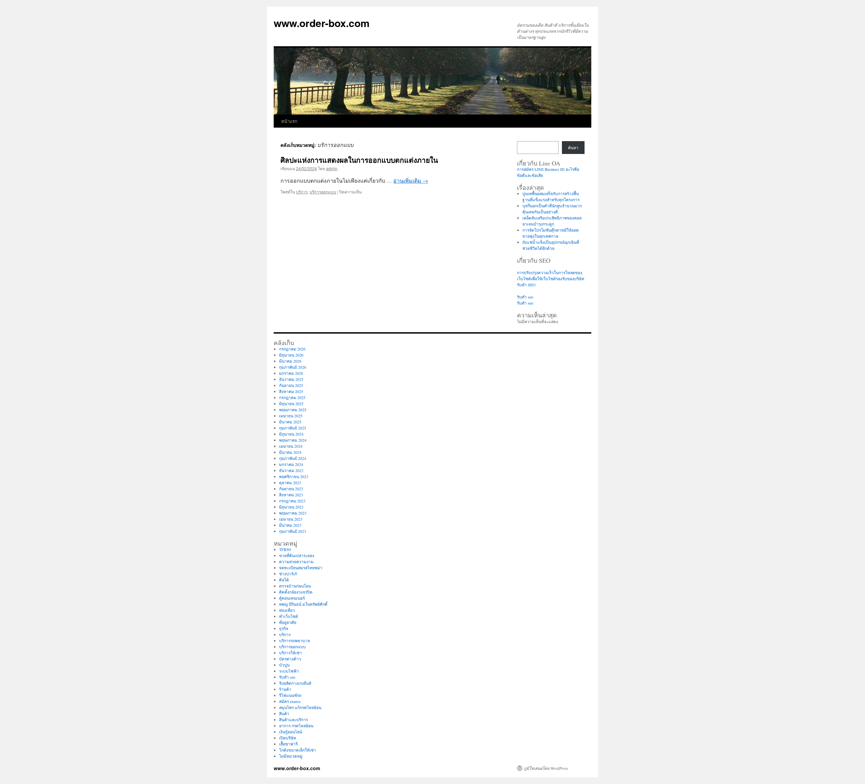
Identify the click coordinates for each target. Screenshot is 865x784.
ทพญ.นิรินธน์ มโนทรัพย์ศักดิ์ (303, 604)
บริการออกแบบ (323, 191)
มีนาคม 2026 (290, 361)
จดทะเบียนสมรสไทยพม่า (300, 567)
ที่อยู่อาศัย (287, 622)
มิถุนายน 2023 (291, 506)
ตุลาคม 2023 (290, 482)
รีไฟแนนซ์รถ (290, 695)
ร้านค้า (285, 689)
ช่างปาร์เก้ (288, 573)
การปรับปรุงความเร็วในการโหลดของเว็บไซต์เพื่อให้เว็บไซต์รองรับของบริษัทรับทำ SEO (550, 278)
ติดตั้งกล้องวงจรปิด (296, 592)
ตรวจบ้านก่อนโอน (295, 586)
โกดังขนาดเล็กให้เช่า (297, 750)
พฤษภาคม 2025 (292, 409)
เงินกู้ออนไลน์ (290, 731)
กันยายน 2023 (291, 488)
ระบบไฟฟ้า (289, 671)
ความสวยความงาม (296, 561)
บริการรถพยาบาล (294, 640)
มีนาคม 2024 (290, 452)
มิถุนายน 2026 (291, 355)
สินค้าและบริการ (293, 719)
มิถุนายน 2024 (291, 434)
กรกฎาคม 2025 (292, 397)
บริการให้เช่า (290, 652)
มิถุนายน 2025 (291, 403)
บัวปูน (284, 665)
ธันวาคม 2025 (291, 379)
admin (332, 168)
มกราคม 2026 (291, 373)
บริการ (301, 191)
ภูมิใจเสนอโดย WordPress (546, 768)
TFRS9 (285, 549)
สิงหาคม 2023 (291, 494)
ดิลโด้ (284, 579)
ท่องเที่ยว (287, 610)
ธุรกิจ (283, 628)
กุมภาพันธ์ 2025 (292, 427)
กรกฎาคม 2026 (292, 348)
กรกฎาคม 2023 (292, 500)
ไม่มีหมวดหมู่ (290, 756)
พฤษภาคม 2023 (292, 513)
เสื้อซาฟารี (288, 744)
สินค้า (284, 713)
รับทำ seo (525, 296)
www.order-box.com (322, 23)
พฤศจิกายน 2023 (293, 476)
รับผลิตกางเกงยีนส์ (295, 683)
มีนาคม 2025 (290, 421)
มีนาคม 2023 (290, 525)
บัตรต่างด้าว (290, 658)
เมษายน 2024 (290, 446)
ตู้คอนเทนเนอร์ (292, 598)
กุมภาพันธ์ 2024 (292, 458)
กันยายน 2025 (291, 385)
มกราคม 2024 (291, 464)
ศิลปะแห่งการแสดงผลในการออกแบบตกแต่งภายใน (359, 160)
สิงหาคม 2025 (291, 391)
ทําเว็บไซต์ (288, 616)
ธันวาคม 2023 (291, 470)
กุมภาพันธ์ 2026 (292, 367)
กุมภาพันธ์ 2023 (292, 531)
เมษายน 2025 (290, 415)
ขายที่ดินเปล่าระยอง (296, 555)
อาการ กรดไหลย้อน (296, 725)
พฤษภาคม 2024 (292, 440)
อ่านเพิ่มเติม (410, 180)
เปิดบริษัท (287, 737)
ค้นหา (573, 147)
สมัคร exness (290, 701)
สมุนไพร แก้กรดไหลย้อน (300, 707)
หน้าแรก (289, 121)
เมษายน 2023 (290, 519)
